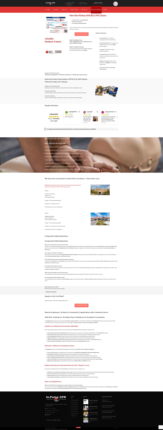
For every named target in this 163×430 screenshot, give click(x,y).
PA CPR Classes (74, 404)
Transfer (103, 4)
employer (108, 62)
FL (50, 197)
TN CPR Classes (74, 409)
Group (67, 339)
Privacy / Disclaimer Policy (53, 420)
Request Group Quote (101, 33)
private (81, 357)
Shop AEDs (56, 9)
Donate (105, 9)
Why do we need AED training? (108, 410)
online (114, 44)
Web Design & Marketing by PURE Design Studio (56, 429)
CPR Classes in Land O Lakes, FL (79, 74)
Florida (85, 50)
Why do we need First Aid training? (109, 416)
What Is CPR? (105, 400)
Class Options (74, 9)
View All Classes (75, 400)
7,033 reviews (56, 118)
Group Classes (74, 411)
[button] (117, 117)
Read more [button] (85, 122)
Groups (99, 4)
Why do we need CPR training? (108, 405)
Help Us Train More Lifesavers (77, 46)
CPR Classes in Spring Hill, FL (51, 74)
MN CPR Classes (74, 406)
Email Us (48, 414)
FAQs (95, 4)
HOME (48, 9)
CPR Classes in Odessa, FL (65, 74)
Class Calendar (96, 9)
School (97, 352)
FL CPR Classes (74, 402)
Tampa (56, 339)
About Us (64, 9)
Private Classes (74, 413)
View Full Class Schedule (81, 34)
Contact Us (84, 9)
